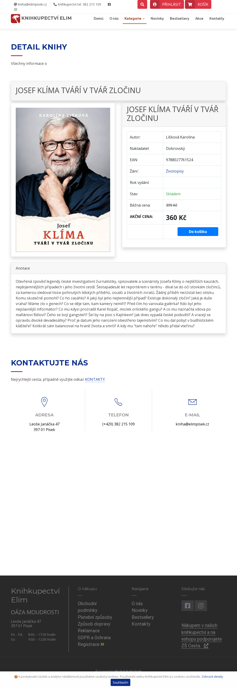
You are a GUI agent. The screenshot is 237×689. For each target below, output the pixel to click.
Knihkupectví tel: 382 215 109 (79, 4)
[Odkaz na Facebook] (109, 4)
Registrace (89, 644)
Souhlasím (120, 682)
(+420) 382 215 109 (118, 424)
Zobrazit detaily (212, 676)
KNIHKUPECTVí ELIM (46, 18)
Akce (199, 18)
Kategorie (133, 18)
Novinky (157, 18)
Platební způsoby (95, 617)
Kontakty (216, 18)
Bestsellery (179, 18)
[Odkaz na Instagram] (15, 9)
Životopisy (175, 171)
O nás (113, 18)
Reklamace (89, 630)
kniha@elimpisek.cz (32, 4)
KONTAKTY (95, 379)
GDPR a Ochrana (94, 637)
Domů (98, 18)
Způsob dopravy (94, 624)
